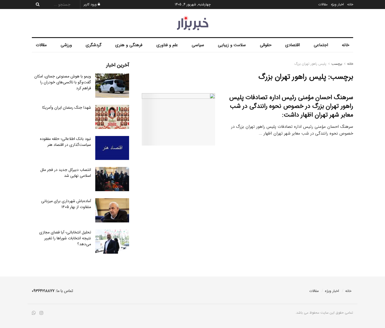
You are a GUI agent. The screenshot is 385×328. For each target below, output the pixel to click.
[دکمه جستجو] (36, 4)
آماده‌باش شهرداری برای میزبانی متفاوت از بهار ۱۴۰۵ (66, 204)
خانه (350, 4)
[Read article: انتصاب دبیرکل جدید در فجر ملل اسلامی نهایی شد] (112, 179)
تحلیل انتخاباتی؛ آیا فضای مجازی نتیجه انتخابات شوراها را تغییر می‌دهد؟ (65, 238)
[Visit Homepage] (192, 23)
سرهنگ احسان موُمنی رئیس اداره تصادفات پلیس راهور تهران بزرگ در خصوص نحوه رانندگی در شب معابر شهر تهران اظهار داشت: (291, 106)
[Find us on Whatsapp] (34, 313)
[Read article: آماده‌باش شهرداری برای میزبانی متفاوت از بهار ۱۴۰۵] (112, 210)
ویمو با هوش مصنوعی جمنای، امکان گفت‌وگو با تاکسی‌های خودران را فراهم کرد (62, 82)
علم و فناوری (167, 45)
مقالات (323, 4)
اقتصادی (292, 45)
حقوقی (265, 45)
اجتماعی (321, 45)
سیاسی (198, 45)
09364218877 (43, 291)
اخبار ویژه (337, 4)
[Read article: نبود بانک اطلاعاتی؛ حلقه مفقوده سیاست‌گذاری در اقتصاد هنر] (112, 148)
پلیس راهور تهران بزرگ (310, 63)
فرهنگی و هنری (128, 45)
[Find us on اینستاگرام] (41, 313)
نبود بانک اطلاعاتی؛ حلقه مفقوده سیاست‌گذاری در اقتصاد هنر (65, 142)
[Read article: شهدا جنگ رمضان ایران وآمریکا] (112, 117)
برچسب (336, 63)
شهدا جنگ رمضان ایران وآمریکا (66, 107)
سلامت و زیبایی (232, 45)
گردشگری (93, 45)
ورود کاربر (91, 4)
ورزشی (66, 45)
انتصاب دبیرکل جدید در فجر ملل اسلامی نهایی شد (65, 173)
